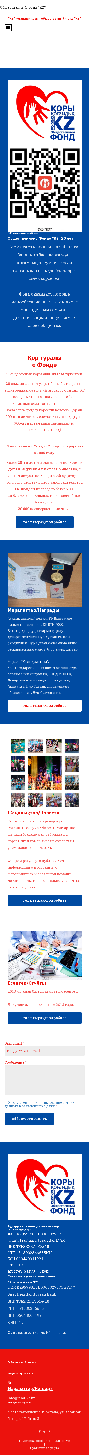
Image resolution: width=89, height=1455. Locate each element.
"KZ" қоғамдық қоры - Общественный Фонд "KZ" (44, 18)
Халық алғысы (35, 662)
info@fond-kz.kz (21, 1398)
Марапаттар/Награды (30, 1388)
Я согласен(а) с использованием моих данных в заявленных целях (40, 1104)
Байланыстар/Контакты (22, 1362)
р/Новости (27, 1373)
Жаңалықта (14, 1373)
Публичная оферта (44, 1448)
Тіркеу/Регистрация (19, 1402)
